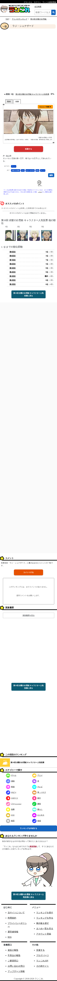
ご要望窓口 (13, 961)
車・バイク (41, 792)
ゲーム (13, 775)
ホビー (13, 792)
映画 (13, 787)
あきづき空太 (30, 170)
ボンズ (43, 170)
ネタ (13, 815)
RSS (10, 937)
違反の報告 (13, 950)
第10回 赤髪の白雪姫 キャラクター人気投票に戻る (28, 294)
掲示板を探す (42, 923)
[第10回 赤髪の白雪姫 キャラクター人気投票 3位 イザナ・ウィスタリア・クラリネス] (34, 235)
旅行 (39, 798)
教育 (13, 821)
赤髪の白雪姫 (16, 170)
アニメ (14, 166)
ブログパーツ (42, 955)
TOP (7, 19)
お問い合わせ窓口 (16, 966)
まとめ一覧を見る (44, 928)
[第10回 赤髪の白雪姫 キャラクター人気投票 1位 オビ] (10, 235)
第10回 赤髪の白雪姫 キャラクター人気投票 (32, 94)
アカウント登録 (43, 934)
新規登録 (33, 846)
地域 (39, 821)
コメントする (28, 572)
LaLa (22, 170)
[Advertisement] (28, 60)
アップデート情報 (16, 971)
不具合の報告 (14, 955)
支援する (40, 950)
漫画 (37, 170)
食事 (13, 809)
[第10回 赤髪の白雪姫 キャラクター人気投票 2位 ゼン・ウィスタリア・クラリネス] (22, 235)
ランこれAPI (42, 961)
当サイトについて (16, 912)
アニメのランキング (19, 19)
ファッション (16, 804)
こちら (40, 192)
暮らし (40, 809)
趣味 (39, 804)
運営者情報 (13, 932)
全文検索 (37, 7)
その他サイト (42, 966)
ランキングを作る (44, 918)
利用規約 (12, 918)
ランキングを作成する (28, 828)
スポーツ (14, 798)
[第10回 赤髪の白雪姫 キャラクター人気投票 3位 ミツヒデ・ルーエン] (46, 235)
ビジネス (40, 815)
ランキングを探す (44, 912)
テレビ (40, 787)
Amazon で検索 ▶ (45, 107)
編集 (51, 175)
